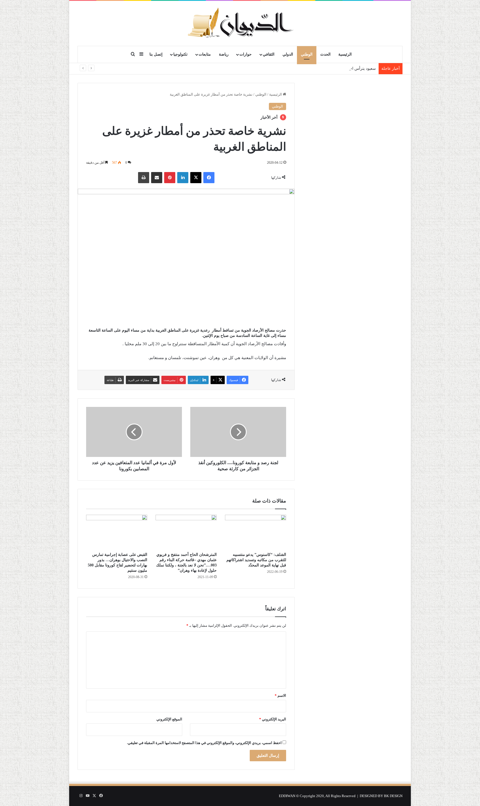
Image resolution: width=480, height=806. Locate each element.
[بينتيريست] (169, 177)
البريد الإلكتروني (272, 719)
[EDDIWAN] (240, 23)
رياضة (224, 54)
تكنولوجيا (180, 54)
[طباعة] (143, 177)
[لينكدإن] (182, 177)
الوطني (306, 54)
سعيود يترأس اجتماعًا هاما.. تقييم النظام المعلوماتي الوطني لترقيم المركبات (314, 68)
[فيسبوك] (208, 177)
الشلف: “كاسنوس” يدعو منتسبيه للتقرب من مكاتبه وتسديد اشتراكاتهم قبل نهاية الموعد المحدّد (256, 560)
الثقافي (268, 54)
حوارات (245, 54)
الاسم (280, 695)
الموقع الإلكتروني (169, 719)
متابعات (205, 54)
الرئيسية (345, 54)
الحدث (325, 54)
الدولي (287, 54)
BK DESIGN (393, 796)
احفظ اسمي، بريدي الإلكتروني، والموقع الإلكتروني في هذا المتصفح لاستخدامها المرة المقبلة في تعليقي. (204, 743)
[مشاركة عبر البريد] (156, 177)
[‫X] (195, 177)
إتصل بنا (155, 54)
